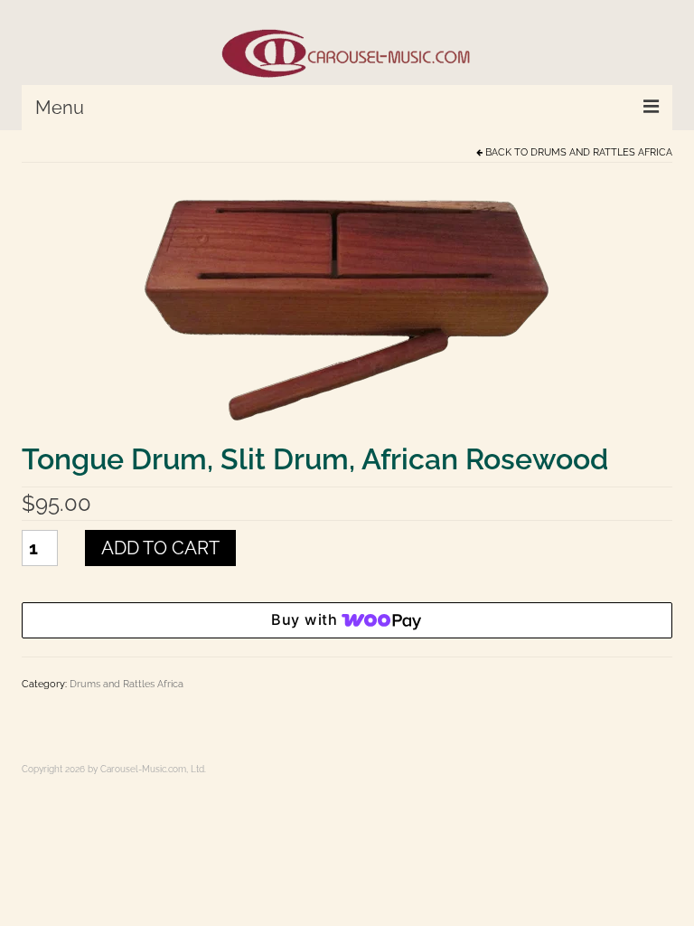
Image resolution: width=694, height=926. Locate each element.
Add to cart (160, 548)
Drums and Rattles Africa (601, 152)
